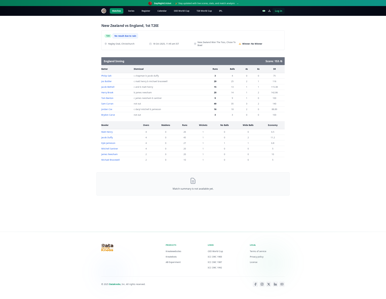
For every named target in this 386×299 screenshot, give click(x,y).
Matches (116, 10)
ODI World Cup (181, 10)
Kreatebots (171, 256)
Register (146, 10)
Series (131, 10)
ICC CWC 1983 (215, 256)
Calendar (162, 10)
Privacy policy (256, 256)
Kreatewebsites (173, 251)
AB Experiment (173, 262)
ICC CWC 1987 (215, 262)
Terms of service (258, 251)
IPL (220, 10)
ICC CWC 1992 (215, 267)
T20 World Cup (204, 10)
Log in (278, 11)
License (253, 262)
